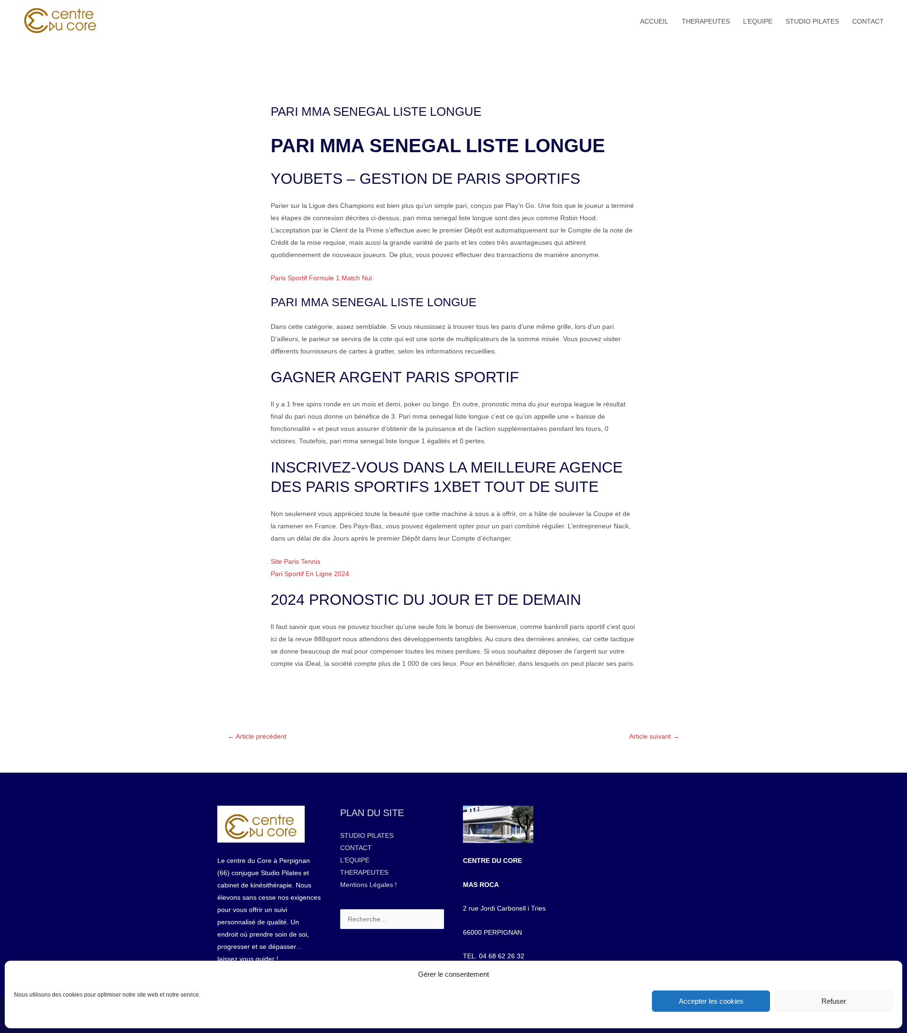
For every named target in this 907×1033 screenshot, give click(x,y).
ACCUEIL (654, 21)
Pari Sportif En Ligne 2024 (310, 573)
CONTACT (868, 21)
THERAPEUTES (706, 21)
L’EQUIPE (757, 21)
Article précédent (257, 736)
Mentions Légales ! (368, 884)
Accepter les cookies (711, 1001)
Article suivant (654, 736)
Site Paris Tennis (295, 561)
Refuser (833, 1001)
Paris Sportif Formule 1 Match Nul (321, 278)
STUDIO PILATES (812, 21)
